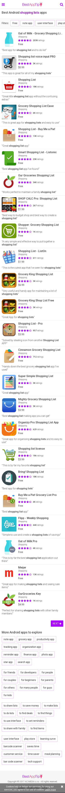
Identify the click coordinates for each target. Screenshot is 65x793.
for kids (8, 695)
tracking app (10, 646)
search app (24, 662)
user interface (45, 23)
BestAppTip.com (32, 4)
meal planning (52, 754)
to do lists (9, 713)
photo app (47, 654)
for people (47, 672)
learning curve (48, 738)
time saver (33, 754)
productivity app (45, 639)
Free (14, 23)
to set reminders (35, 720)
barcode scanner (13, 746)
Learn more (50, 790)
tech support (35, 761)
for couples (10, 680)
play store (29, 738)
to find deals (26, 713)
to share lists (11, 705)
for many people (29, 687)
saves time (33, 746)
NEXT (56, 623)
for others (9, 687)
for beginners (28, 680)
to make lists (51, 705)
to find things (45, 713)
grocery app (25, 639)
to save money (31, 705)
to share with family (14, 728)
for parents (47, 680)
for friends (9, 672)
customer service (13, 754)
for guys (47, 687)
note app (27, 23)
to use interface (12, 720)
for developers (28, 672)
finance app (30, 654)
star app (8, 662)
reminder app (11, 654)
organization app (31, 646)
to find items (37, 728)
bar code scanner (13, 761)
